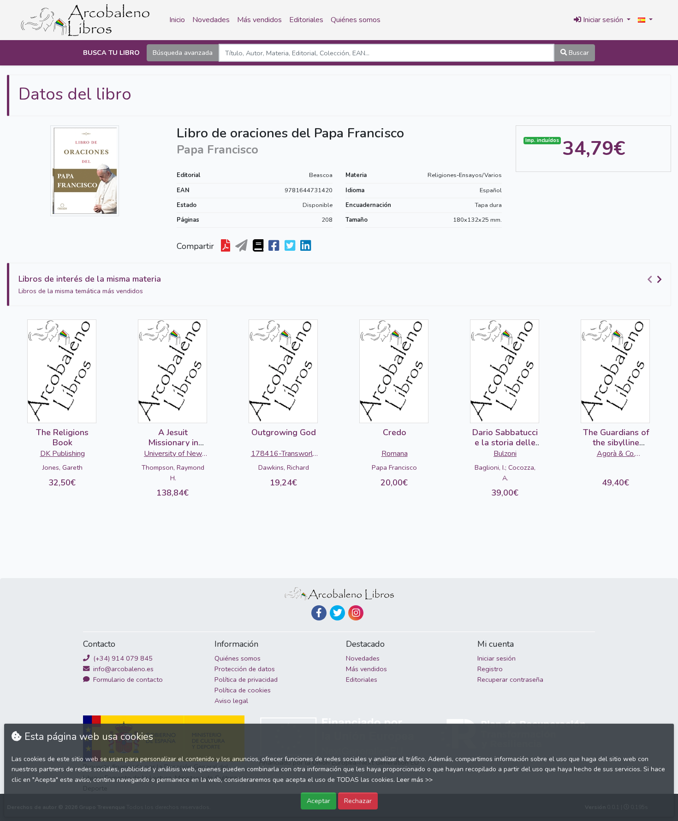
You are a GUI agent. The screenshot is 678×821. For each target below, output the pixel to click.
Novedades (211, 20)
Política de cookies (242, 690)
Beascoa (321, 175)
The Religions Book (62, 437)
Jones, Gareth (62, 467)
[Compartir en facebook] (274, 246)
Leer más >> (415, 779)
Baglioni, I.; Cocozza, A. (505, 473)
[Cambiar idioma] (645, 20)
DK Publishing (62, 454)
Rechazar (358, 800)
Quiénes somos (356, 20)
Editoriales (306, 20)
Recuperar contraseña (510, 679)
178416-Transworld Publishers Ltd (284, 455)
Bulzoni (505, 454)
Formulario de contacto (127, 679)
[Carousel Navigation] (656, 279)
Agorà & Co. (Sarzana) (616, 455)
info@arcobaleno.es (122, 668)
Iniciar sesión (496, 658)
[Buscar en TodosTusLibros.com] (259, 246)
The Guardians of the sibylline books (616, 442)
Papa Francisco (394, 467)
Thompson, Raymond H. (173, 473)
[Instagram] (355, 612)
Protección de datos (244, 668)
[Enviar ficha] (242, 246)
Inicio (177, 20)
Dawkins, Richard (283, 467)
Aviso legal (231, 700)
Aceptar (318, 800)
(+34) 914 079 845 (122, 658)
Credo (394, 432)
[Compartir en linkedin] (306, 246)
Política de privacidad (246, 679)
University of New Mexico (173, 455)
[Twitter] (337, 612)
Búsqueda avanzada (183, 52)
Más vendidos (259, 20)
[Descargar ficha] (226, 246)
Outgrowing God (283, 432)
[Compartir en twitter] (291, 246)
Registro (490, 668)
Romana (394, 454)
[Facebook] (319, 612)
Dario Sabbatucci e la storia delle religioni (505, 442)
